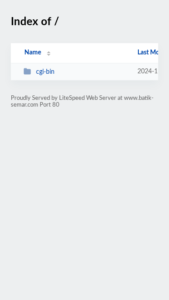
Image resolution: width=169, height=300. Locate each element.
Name (32, 52)
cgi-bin (45, 72)
